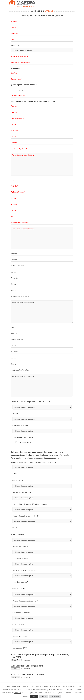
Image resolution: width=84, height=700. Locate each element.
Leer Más (17, 693)
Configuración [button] (55, 696)
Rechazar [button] (43, 696)
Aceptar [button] (34, 696)
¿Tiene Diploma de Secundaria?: (24, 85)
